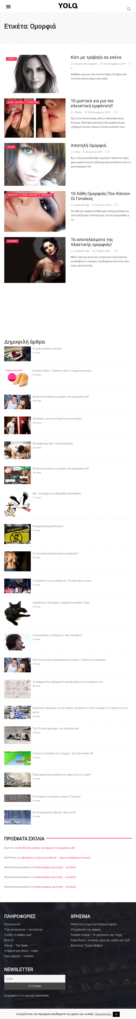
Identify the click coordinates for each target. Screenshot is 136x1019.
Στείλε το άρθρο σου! (18, 935)
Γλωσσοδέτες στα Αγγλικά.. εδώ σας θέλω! (57, 635)
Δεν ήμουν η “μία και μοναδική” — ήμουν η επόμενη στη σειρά (56, 857)
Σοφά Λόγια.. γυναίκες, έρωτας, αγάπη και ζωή (100, 940)
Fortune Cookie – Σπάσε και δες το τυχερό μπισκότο (62, 370)
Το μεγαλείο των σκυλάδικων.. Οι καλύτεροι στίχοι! (62, 580)
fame (77, 152)
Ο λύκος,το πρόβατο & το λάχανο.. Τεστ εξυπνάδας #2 (63, 753)
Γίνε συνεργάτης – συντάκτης (23, 929)
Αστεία (11, 147)
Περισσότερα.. (103, 1014)
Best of (8, 940)
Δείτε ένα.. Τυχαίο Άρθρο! (87, 945)
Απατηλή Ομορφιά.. (89, 145)
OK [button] (116, 1014)
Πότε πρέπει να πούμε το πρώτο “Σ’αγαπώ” (57, 796)
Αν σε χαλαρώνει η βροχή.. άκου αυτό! (54, 812)
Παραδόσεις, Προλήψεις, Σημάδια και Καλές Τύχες (61, 602)
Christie (78, 112)
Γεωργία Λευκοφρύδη (85, 63)
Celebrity (12, 241)
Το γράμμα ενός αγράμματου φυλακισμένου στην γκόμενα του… (68, 681)
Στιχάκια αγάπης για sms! (47, 348)
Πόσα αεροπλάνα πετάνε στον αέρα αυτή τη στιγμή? (62, 774)
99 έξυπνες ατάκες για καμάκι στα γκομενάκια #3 (61, 468)
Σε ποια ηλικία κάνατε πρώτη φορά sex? (55, 553)
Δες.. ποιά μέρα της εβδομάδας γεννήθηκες (57, 493)
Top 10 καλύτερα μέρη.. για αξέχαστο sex (56, 728)
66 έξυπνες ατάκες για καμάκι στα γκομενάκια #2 (61, 396)
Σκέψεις (11, 59)
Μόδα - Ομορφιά (15, 102)
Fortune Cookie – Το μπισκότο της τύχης (96, 935)
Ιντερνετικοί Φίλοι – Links (21, 950)
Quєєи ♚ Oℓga (81, 205)
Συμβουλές (32, 102)
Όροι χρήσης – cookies (18, 956)
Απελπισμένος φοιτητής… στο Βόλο (55, 867)
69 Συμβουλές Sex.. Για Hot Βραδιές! (53, 443)
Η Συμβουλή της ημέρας (86, 929)
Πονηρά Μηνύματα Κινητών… (49, 526)
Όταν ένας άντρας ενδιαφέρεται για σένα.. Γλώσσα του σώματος (69, 659)
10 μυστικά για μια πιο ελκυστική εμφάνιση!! (92, 103)
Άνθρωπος (13, 195)
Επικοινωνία (12, 924)
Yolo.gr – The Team (16, 945)
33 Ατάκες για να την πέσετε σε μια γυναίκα (57, 418)
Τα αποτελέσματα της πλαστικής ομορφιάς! (92, 242)
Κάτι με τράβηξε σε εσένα (96, 57)
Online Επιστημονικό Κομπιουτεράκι (94, 924)
